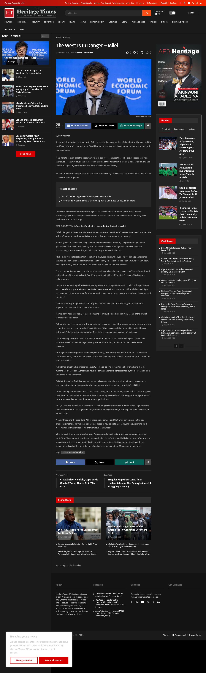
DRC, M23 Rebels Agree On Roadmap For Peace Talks (28, 72)
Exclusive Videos (180, 22)
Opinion (152, 22)
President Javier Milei (72, 452)
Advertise (130, 3)
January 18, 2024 (63, 53)
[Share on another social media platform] (148, 126)
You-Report (106, 3)
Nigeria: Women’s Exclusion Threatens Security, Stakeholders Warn (32, 106)
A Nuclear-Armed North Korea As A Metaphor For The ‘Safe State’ (109, 595)
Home (58, 38)
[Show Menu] (200, 13)
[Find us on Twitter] (185, 3)
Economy (21, 22)
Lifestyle (113, 22)
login (64, 565)
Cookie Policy (25, 653)
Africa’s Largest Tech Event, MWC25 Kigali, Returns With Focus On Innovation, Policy (109, 613)
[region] (39, 649)
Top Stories (88, 53)
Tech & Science (138, 22)
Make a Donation (72, 3)
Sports (61, 22)
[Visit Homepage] (30, 13)
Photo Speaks (86, 3)
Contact (173, 3)
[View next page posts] (181, 346)
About (165, 635)
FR (159, 14)
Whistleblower (119, 3)
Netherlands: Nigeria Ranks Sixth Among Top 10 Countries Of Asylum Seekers (32, 89)
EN (156, 14)
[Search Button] (146, 13)
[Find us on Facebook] (180, 3)
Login (192, 13)
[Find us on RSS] (193, 3)
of (130, 212)
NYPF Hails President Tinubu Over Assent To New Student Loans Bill (96, 226)
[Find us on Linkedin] (158, 602)
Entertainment (97, 22)
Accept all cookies (53, 660)
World (23, 30)
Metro (83, 22)
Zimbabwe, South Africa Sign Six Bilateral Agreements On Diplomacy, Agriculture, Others (77, 553)
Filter (44, 36)
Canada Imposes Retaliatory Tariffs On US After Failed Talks (31, 121)
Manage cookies (24, 660)
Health (72, 22)
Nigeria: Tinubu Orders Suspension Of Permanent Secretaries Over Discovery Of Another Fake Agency (129, 553)
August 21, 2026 (169, 325)
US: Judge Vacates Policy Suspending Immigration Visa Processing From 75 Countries (30, 139)
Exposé (164, 22)
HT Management (152, 3)
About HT (164, 3)
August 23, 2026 (65, 537)
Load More (25, 154)
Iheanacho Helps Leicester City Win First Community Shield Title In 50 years (188, 214)
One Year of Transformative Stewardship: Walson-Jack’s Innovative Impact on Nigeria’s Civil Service (110, 603)
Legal (124, 22)
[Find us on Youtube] (189, 3)
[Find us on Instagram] (197, 3)
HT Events (140, 3)
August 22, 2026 (169, 285)
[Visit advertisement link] (178, 76)
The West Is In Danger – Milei (20, 57)
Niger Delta (10, 30)
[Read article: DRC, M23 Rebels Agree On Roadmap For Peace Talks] (78, 523)
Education (49, 22)
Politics (8, 22)
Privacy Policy (195, 635)
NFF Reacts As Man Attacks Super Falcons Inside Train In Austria (186, 171)
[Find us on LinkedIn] (200, 3)
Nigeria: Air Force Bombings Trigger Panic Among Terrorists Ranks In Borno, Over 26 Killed (178, 306)
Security (36, 22)
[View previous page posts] (176, 346)
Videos (97, 3)
